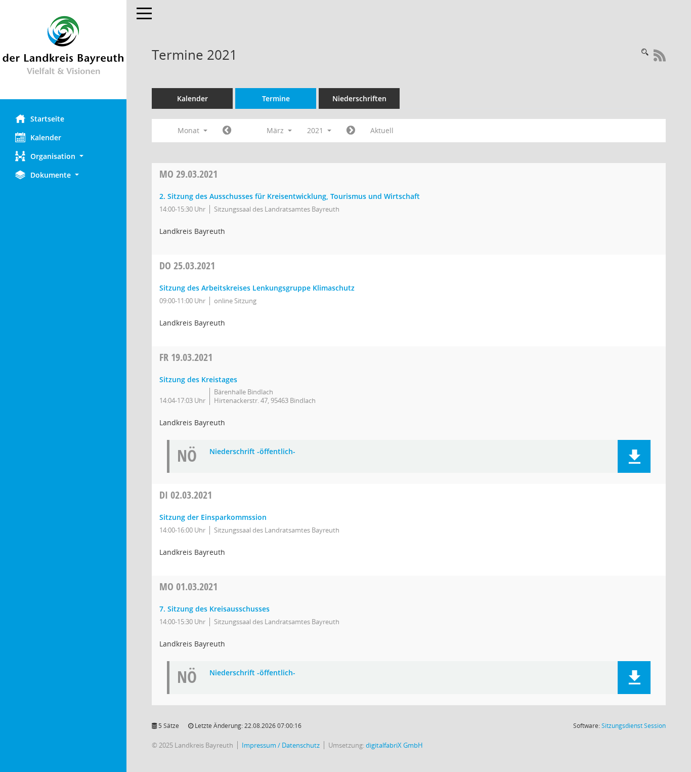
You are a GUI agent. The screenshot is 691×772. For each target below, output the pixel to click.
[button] (63, 156)
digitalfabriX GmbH (394, 745)
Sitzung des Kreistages (198, 379)
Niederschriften (359, 98)
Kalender (45, 137)
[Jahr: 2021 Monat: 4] (351, 130)
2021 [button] (316, 130)
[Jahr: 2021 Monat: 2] (227, 130)
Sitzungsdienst (633, 725)
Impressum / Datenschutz (281, 745)
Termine (276, 98)
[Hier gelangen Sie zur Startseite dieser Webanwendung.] (63, 49)
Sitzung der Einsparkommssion (213, 517)
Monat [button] (189, 130)
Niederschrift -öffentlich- (252, 452)
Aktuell (382, 130)
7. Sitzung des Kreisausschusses (214, 609)
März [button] (276, 130)
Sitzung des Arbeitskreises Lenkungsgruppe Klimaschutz (257, 288)
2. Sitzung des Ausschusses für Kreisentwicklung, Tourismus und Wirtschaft (289, 196)
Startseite (47, 119)
